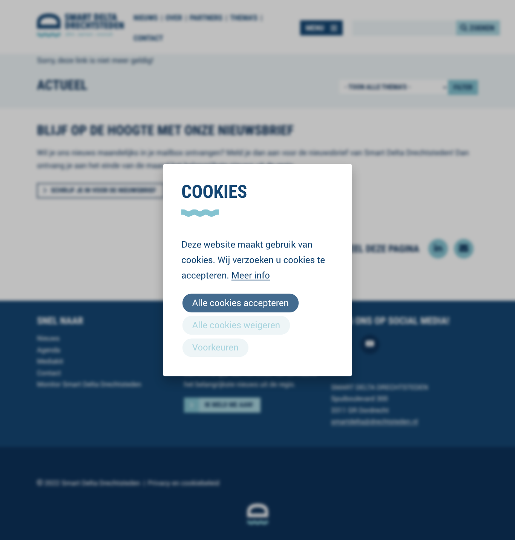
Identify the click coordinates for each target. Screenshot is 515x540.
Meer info (250, 275)
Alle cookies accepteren (240, 303)
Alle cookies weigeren (236, 325)
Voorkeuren (215, 347)
